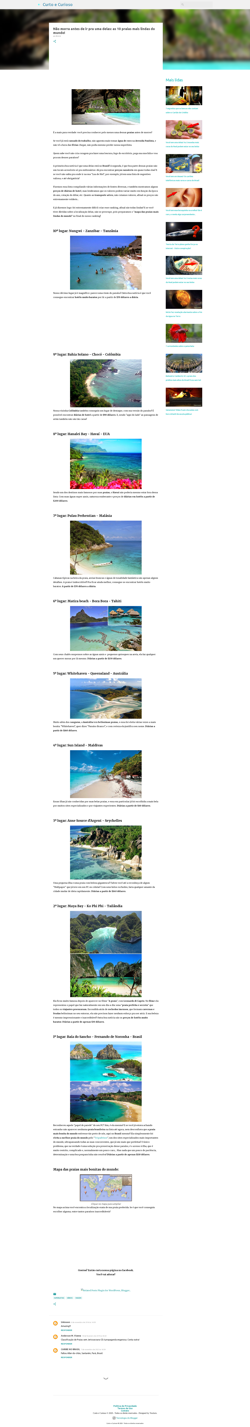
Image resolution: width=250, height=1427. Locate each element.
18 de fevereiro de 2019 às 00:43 (94, 1336)
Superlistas (59, 1298)
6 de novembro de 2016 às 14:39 (83, 1322)
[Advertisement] (106, 66)
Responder (66, 1330)
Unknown (65, 1322)
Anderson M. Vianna (71, 1336)
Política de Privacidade (125, 1406)
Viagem (78, 1298)
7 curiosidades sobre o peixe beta (180, 346)
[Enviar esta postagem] (54, 1295)
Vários (70, 1298)
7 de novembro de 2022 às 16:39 (93, 1349)
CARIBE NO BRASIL (70, 1349)
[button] (54, 41)
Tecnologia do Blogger (127, 1418)
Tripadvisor (101, 1137)
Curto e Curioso (58, 4)
